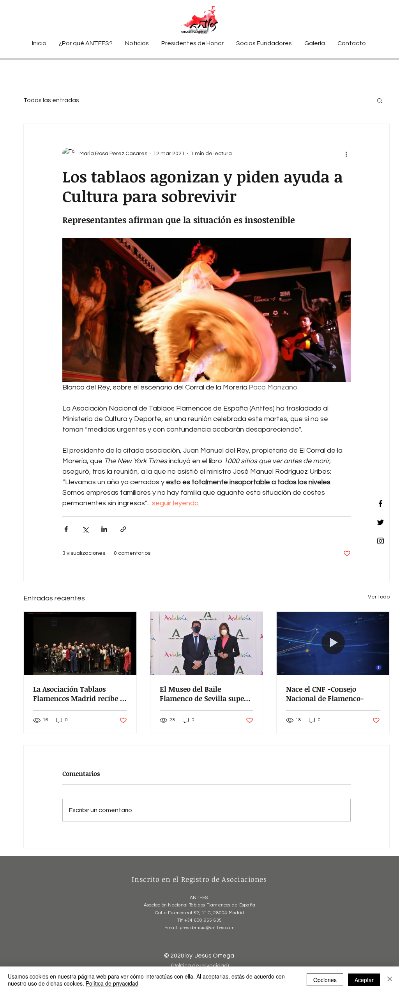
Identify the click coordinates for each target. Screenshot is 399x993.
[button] (379, 100)
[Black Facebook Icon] (380, 503)
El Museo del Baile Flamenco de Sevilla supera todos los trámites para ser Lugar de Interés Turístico (205, 693)
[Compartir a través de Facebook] (66, 529)
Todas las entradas (51, 100)
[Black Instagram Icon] (380, 540)
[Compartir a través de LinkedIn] (104, 529)
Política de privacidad (112, 983)
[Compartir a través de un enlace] (123, 529)
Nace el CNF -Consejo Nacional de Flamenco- (325, 693)
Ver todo (379, 597)
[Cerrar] (389, 980)
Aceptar (364, 980)
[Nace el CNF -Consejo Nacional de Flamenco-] (333, 643)
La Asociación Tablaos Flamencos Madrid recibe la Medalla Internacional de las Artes (79, 693)
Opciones (325, 980)
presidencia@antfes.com (207, 927)
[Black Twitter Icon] (380, 522)
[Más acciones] (346, 153)
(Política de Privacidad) (200, 965)
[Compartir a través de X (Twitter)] (85, 529)
